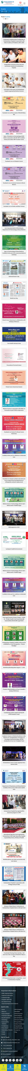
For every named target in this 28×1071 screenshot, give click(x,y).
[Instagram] (13, 1060)
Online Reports (18, 1015)
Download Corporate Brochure (10, 1051)
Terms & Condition (19, 1019)
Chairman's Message (7, 1015)
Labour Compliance (19, 1024)
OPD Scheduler (18, 1009)
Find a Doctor (5, 1028)
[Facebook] (3, 1060)
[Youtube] (17, 1060)
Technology (4, 1019)
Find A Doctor (10, 1068)
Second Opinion (18, 1017)
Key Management (6, 1017)
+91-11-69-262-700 (7, 1048)
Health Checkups (19, 1028)
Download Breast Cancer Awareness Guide (13, 1057)
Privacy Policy (18, 1022)
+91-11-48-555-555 (7, 1045)
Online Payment (18, 1013)
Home (2, 11)
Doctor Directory (7, 1054)
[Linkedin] (10, 1060)
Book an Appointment (17, 1068)
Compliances (5, 1026)
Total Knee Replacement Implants (10, 1003)
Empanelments (18, 1026)
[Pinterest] (20, 1060)
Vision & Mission (6, 1013)
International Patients (7, 1030)
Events (5, 11)
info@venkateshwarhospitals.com (11, 1042)
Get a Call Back (24, 1068)
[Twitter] (6, 1060)
